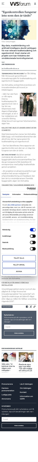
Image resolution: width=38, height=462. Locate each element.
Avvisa (19, 271)
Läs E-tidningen (26, 384)
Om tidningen (25, 388)
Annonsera (6, 399)
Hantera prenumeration (8, 389)
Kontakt (23, 392)
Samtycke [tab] (5, 194)
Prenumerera (7, 384)
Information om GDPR (26, 397)
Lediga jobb (7, 395)
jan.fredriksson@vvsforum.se (10, 68)
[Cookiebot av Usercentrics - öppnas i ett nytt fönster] (27, 188)
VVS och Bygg (7, 306)
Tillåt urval (19, 265)
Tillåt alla (19, 258)
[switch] (33, 236)
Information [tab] (16, 194)
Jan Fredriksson (8, 64)
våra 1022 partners (14, 205)
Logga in (35, 3)
